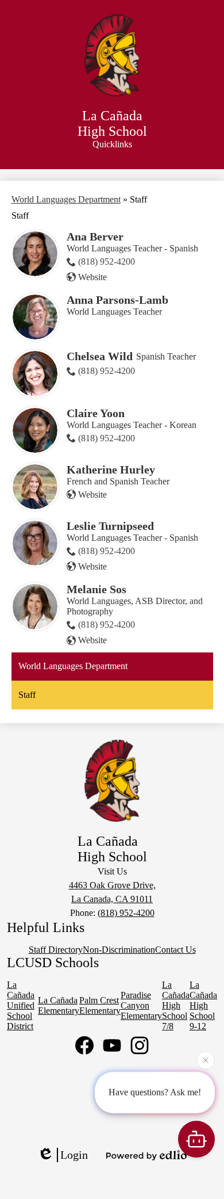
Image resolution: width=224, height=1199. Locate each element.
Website (92, 277)
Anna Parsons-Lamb (117, 299)
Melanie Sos (96, 589)
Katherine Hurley (111, 469)
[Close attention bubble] (205, 1059)
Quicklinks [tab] (112, 144)
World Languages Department (66, 199)
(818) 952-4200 (106, 261)
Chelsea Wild (100, 356)
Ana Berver (95, 236)
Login (74, 1154)
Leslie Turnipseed (110, 526)
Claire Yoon (96, 413)
